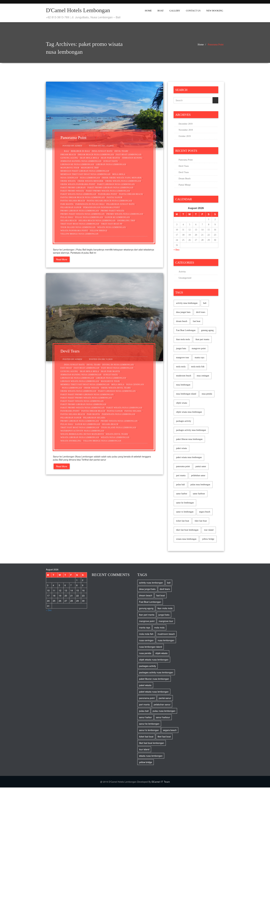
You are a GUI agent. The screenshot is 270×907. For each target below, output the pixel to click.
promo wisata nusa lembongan (124, 214)
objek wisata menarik (90, 181)
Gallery (174, 10)
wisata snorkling (70, 441)
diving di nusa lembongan (118, 365)
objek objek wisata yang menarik (122, 178)
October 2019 (185, 136)
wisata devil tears (117, 434)
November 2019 (186, 130)
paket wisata (181, 448)
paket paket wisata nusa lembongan (82, 401)
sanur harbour (199, 493)
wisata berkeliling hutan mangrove (82, 434)
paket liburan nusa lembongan (116, 184)
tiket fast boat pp (111, 224)
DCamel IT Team (161, 781)
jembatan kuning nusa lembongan (80, 161)
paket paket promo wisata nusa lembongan (86, 398)
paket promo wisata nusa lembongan (108, 191)
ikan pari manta (110, 158)
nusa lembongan (90, 178)
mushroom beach (183, 376)
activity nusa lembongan (187, 303)
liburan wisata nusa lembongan (79, 381)
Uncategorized (185, 278)
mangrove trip (90, 168)
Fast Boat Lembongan (128, 154)
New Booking (214, 10)
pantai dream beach (131, 194)
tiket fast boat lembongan (187, 530)
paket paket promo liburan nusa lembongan (87, 394)
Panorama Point (215, 44)
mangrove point (199, 348)
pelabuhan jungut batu (120, 204)
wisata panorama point (74, 230)
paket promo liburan (73, 187)
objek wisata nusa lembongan (123, 181)
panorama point (107, 194)
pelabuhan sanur (70, 207)
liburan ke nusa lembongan (77, 164)
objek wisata (68, 181)
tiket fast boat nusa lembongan (79, 224)
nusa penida (207, 394)
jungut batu (110, 161)
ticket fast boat (182, 521)
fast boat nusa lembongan (117, 368)
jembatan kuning (132, 158)
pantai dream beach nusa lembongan (82, 197)
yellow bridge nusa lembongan (79, 234)
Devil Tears (70, 351)
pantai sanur (114, 197)
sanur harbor (181, 493)
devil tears (121, 151)
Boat (161, 10)
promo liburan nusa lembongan (79, 211)
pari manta (67, 204)
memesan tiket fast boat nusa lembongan (85, 174)
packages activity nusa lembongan (191, 430)
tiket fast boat (201, 521)
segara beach (68, 220)
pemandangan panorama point (101, 207)
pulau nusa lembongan (89, 217)
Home (148, 10)
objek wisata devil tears (116, 388)
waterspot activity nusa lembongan (82, 431)
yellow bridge (98, 230)
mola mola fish (197, 366)
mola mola (118, 174)
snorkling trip (126, 220)
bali (66, 151)
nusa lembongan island (186, 394)
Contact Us (193, 10)
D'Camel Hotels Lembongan (78, 10)
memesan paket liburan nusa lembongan (84, 171)
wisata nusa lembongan (111, 227)
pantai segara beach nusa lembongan (109, 201)
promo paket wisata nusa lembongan (82, 214)
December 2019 (185, 124)
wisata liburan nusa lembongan (79, 437)
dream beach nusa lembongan (96, 154)
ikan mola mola (89, 158)
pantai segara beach (72, 201)
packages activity (183, 421)
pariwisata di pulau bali (90, 204)
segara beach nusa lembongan (97, 220)
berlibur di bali (80, 151)
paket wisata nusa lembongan (78, 194)
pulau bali (66, 217)
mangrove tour (69, 168)
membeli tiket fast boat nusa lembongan (85, 384)
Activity (182, 271)
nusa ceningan (69, 178)
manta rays (199, 357)
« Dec (177, 249)
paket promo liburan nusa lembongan (110, 187)
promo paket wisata (112, 211)
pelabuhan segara (94, 418)
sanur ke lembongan (117, 217)
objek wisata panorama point (77, 184)
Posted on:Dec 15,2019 (101, 146)
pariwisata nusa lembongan (118, 414)
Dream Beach (184, 178)
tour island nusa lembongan (77, 227)
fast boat (66, 368)
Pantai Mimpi (185, 185)
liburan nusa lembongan (111, 164)
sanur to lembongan (184, 512)
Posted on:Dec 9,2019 (100, 359)
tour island (208, 530)
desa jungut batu (102, 151)
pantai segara (133, 411)
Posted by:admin (72, 146)
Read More (61, 259)
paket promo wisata (72, 191)
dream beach (68, 154)
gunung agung (69, 158)
